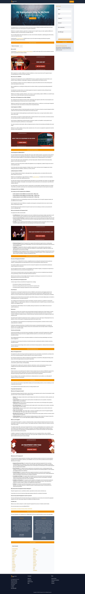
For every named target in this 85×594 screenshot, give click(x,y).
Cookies (52, 581)
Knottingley (35, 570)
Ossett (13, 558)
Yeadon (34, 559)
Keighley (34, 565)
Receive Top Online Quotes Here (32, 511)
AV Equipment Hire (19, 38)
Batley (26, 508)
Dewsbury (23, 508)
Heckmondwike (13, 508)
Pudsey (13, 569)
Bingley (34, 557)
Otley (34, 567)
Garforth (34, 562)
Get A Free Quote (33, 542)
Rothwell (13, 570)
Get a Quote (32, 18)
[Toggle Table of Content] (20, 46)
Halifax (13, 562)
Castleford (35, 560)
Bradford (13, 567)
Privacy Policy (53, 578)
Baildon (34, 556)
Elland (13, 559)
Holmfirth (13, 564)
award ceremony (36, 176)
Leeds (34, 548)
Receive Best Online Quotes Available (32, 256)
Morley (13, 561)
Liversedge (19, 508)
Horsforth (34, 551)
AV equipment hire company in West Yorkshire (24, 51)
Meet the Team (30, 581)
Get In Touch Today (32, 42)
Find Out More (32, 380)
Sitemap (52, 583)
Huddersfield (30, 508)
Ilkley (34, 568)
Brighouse (14, 556)
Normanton (35, 554)
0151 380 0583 (13, 588)
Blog (28, 583)
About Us (29, 578)
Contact (71, 1)
